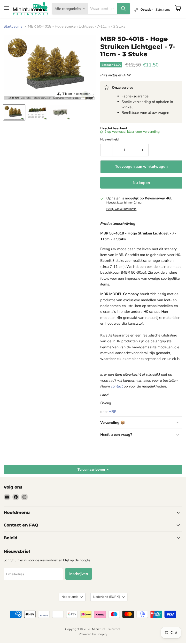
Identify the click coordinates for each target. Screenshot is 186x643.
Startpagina (13, 26)
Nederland (106, 597)
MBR (112, 411)
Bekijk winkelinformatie (121, 209)
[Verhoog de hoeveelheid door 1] (142, 150)
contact (117, 386)
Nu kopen (141, 182)
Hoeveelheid (109, 139)
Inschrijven (78, 574)
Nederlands (70, 597)
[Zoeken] (123, 8)
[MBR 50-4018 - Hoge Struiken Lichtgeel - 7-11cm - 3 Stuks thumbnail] (14, 112)
